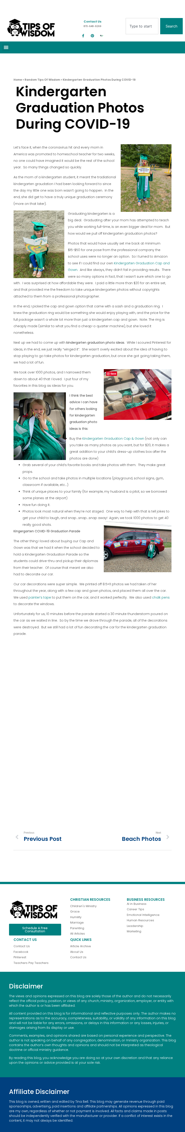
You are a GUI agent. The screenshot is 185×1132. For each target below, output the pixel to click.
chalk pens (161, 597)
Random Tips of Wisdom (42, 80)
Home (18, 80)
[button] (6, 47)
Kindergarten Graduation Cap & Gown (113, 438)
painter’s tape (39, 597)
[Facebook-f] (83, 35)
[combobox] (142, 26)
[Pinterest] (92, 35)
